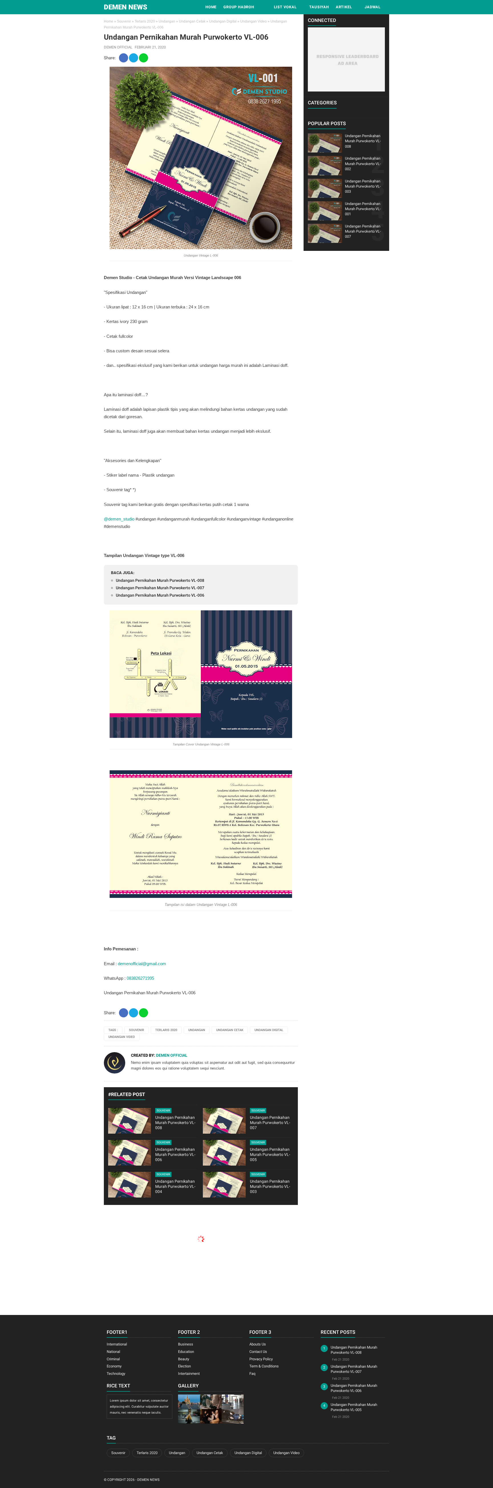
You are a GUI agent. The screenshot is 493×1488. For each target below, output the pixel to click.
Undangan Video (253, 21)
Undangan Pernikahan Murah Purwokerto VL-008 (160, 580)
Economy (114, 1366)
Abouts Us (257, 1344)
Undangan (167, 21)
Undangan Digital (223, 21)
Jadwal (373, 7)
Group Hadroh (238, 7)
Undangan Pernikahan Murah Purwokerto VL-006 (160, 595)
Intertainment (189, 1373)
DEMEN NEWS (125, 7)
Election (184, 1366)
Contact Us (258, 1351)
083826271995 (140, 978)
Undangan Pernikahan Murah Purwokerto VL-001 (363, 209)
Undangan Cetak (192, 21)
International (117, 1344)
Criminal (113, 1359)
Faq (252, 1373)
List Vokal (285, 7)
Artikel (344, 7)
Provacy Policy (261, 1359)
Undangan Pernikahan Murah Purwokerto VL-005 (270, 1154)
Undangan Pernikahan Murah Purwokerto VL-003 (270, 1186)
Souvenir (124, 21)
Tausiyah (319, 7)
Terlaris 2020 (145, 21)
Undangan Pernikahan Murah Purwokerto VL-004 (175, 1186)
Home (211, 7)
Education (186, 1351)
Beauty (183, 1359)
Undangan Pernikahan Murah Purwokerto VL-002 (363, 163)
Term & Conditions (264, 1366)
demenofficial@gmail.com (142, 963)
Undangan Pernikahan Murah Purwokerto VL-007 (160, 588)
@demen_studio (119, 519)
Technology (116, 1373)
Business (185, 1344)
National (113, 1351)
